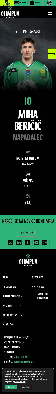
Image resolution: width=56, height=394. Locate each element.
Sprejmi (11, 387)
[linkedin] (19, 242)
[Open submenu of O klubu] (21, 306)
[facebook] (27, 242)
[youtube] (36, 242)
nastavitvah (19, 381)
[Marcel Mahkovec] (52, 54)
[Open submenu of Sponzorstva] (21, 315)
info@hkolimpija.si (24, 362)
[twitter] (10, 242)
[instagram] (44, 242)
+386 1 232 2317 (21, 357)
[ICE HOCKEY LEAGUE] (49, 3)
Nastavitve (25, 387)
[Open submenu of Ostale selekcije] (21, 296)
